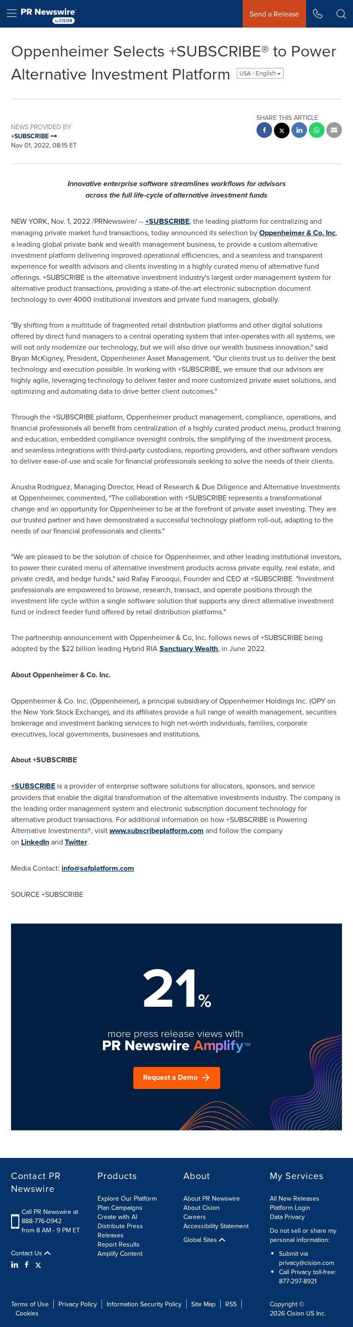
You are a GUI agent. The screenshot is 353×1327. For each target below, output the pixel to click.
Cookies (27, 1313)
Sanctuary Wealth (188, 648)
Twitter (76, 842)
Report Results (118, 1244)
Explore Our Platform (127, 1198)
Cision (295, 1313)
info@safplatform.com (98, 868)
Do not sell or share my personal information (303, 1235)
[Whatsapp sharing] (317, 131)
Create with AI (117, 1216)
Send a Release (274, 14)
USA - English (258, 73)
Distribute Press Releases (120, 1230)
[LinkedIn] (16, 1264)
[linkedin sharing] (299, 131)
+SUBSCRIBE (167, 221)
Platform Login (290, 1207)
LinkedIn (35, 842)
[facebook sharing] (264, 131)
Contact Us (27, 1253)
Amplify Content (119, 1253)
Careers (194, 1216)
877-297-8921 (298, 1281)
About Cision (201, 1207)
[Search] (341, 14)
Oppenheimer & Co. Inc (297, 232)
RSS (231, 1304)
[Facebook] (27, 1264)
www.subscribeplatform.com (156, 830)
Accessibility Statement (216, 1226)
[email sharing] (334, 131)
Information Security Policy (144, 1304)
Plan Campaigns (119, 1207)
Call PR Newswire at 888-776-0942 (50, 1216)
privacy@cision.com (306, 1262)
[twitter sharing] (282, 132)
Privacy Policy (77, 1304)
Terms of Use (30, 1304)
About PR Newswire (211, 1198)
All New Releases (294, 1198)
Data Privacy (287, 1216)
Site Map (203, 1304)
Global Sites (201, 1239)
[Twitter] (38, 1264)
